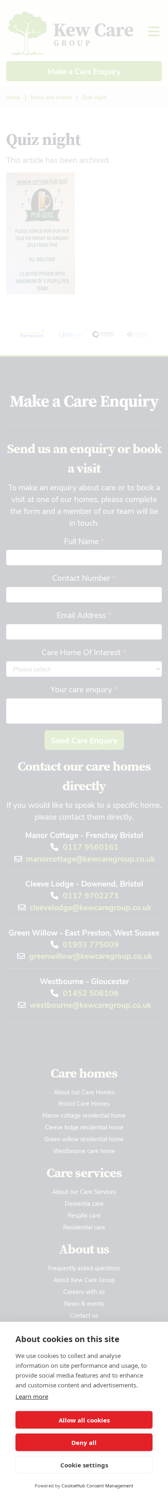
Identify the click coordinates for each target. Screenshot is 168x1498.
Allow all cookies (84, 1420)
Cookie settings (84, 1465)
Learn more (31, 1396)
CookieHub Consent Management (97, 1485)
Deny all (84, 1442)
